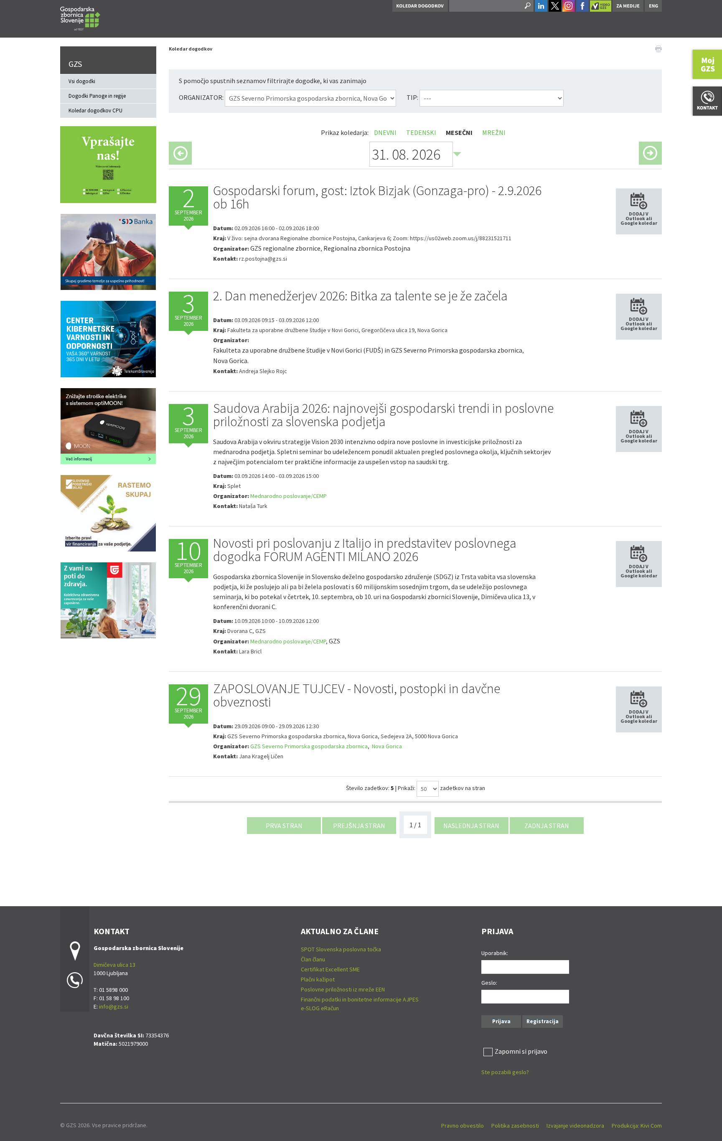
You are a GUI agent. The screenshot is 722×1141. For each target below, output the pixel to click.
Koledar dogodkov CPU (95, 110)
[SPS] (108, 512)
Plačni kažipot (318, 979)
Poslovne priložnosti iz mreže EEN (343, 989)
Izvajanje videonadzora (575, 1125)
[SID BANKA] (108, 251)
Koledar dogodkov (190, 49)
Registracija (542, 1021)
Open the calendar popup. (457, 154)
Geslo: (489, 982)
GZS (75, 63)
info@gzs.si (113, 1006)
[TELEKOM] (108, 338)
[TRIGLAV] (108, 599)
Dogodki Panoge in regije (97, 95)
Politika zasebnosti (515, 1125)
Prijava (501, 1021)
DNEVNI (385, 132)
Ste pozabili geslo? (505, 1072)
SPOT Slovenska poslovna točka (341, 949)
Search (527, 6)
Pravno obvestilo (462, 1125)
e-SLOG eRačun (320, 1008)
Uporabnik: (494, 953)
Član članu (313, 959)
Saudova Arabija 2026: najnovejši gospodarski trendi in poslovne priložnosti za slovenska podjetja (383, 415)
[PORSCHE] (108, 425)
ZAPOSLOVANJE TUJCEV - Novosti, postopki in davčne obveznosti (356, 695)
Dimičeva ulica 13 (114, 964)
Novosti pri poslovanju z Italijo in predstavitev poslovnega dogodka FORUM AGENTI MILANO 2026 (364, 550)
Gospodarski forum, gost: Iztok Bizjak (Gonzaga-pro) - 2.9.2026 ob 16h (377, 197)
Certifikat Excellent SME (330, 969)
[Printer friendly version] (658, 48)
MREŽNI (494, 132)
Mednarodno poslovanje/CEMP (288, 496)
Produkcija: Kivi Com (637, 1125)
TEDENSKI (421, 132)
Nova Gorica (386, 746)
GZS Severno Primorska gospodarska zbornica (309, 746)
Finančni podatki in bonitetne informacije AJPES (360, 999)
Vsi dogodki (82, 81)
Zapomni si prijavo (521, 1051)
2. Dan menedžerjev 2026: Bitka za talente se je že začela (360, 295)
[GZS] (80, 17)
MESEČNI (459, 132)
